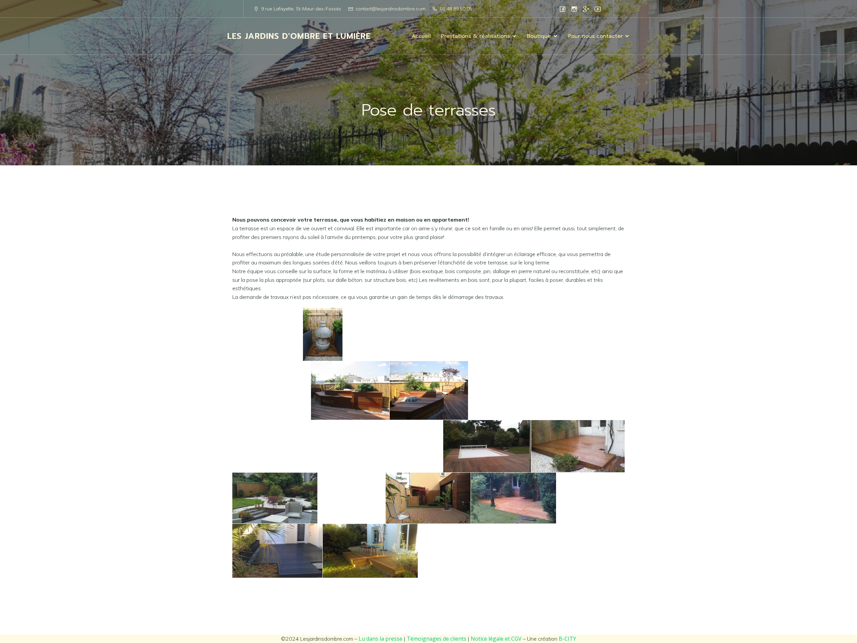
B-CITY (567, 638)
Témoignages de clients (436, 638)
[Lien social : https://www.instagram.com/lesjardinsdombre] (574, 9)
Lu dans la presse (380, 638)
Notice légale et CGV (496, 638)
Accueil (421, 36)
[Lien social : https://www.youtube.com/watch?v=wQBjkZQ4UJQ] (598, 9)
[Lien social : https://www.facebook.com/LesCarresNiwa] (562, 9)
